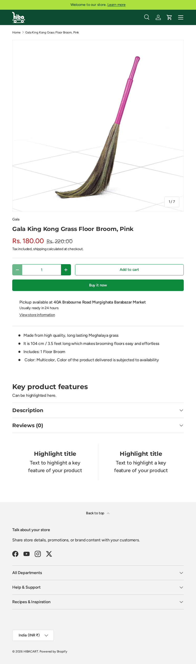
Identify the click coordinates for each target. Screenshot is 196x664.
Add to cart (129, 269)
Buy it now (98, 285)
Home (16, 32)
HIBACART (30, 651)
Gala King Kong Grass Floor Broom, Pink (52, 32)
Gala (15, 219)
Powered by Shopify (53, 651)
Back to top (95, 513)
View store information (37, 315)
